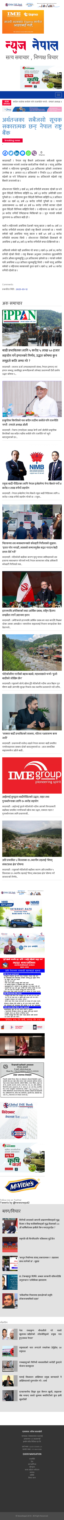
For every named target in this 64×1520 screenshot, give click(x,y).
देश (32, 1461)
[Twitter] (11, 152)
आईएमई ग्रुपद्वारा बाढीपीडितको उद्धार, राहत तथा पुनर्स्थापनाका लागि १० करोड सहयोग (25, 799)
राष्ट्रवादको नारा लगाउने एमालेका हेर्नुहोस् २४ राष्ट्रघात (40, 1350)
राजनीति (32, 1459)
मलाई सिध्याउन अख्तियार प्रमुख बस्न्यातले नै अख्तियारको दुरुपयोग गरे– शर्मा (40, 1379)
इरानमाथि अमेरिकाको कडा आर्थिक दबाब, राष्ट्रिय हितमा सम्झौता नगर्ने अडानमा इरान (28, 613)
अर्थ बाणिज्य (32, 1464)
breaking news (12, 140)
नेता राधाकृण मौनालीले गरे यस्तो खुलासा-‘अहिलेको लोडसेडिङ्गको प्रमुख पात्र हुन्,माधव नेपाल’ (40, 1334)
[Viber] (34, 152)
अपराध (32, 1472)
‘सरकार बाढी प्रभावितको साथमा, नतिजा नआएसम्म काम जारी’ (29, 736)
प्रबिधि (32, 1475)
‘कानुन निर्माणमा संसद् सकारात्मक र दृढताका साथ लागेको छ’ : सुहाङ (39, 1260)
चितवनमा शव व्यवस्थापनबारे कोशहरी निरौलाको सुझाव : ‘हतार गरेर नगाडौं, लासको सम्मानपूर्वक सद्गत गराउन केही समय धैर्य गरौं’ (29, 547)
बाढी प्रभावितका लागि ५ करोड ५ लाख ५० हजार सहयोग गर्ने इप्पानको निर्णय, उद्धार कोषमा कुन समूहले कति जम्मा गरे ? (31, 356)
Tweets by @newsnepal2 (14, 1203)
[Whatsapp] (28, 152)
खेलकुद (32, 1467)
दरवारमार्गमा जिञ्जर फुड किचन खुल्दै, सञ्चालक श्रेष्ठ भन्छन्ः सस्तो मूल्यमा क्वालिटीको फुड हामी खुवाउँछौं (40, 1395)
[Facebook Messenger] (22, 152)
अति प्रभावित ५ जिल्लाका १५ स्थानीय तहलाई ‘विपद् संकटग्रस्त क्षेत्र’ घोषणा (27, 862)
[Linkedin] (16, 152)
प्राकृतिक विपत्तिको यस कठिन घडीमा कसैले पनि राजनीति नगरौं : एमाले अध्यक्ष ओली (30, 423)
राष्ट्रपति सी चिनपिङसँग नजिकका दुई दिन (37, 1239)
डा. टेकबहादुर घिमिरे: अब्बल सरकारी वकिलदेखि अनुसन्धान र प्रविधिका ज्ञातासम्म (40, 1278)
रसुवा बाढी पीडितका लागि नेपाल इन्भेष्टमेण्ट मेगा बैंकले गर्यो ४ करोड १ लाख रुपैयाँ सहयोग (32, 486)
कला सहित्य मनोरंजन (32, 1469)
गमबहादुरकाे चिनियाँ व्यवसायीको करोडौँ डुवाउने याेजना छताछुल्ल (40, 1364)
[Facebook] (5, 152)
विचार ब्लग (32, 1477)
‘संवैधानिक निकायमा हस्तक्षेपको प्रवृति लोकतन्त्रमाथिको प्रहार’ (35, 1297)
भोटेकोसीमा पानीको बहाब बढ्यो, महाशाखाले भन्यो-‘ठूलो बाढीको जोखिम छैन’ (29, 676)
